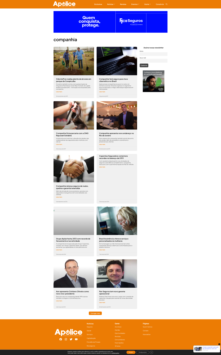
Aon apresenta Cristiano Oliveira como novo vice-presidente (72, 291)
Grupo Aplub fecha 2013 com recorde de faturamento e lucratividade (73, 238)
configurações (115, 353)
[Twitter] (71, 338)
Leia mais (59, 90)
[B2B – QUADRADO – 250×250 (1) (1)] (153, 90)
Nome (141, 50)
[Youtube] (76, 338)
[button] (166, 3)
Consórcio (160, 3)
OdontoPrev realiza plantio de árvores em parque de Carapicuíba (73, 78)
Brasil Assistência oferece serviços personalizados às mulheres (113, 238)
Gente (146, 3)
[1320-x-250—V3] (110, 31)
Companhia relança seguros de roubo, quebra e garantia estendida (72, 186)
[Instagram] (66, 338)
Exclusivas (98, 3)
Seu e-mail (143, 56)
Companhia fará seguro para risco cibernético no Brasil (113, 78)
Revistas (123, 3)
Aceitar (131, 352)
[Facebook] (60, 338)
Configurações (143, 352)
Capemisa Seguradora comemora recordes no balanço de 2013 (113, 155)
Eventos (134, 3)
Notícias (110, 3)
